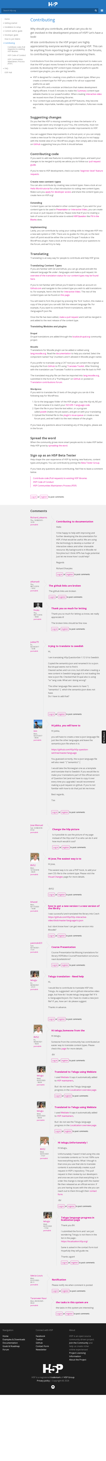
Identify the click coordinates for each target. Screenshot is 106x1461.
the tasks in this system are (72, 1302)
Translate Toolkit (75, 366)
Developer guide (11, 35)
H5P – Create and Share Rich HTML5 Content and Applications (53, 4)
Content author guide (13, 31)
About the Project (77, 1359)
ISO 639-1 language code (78, 405)
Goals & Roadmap (11, 1346)
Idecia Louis (36, 1275)
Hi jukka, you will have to (65, 725)
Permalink (34, 525)
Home (7, 19)
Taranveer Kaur (38, 1298)
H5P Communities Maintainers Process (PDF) (16, 61)
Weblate (65, 1077)
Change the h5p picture (65, 829)
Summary (81, 90)
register (44, 497)
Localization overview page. (83, 1089)
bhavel (33, 901)
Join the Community (78, 1342)
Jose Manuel (36, 825)
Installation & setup (13, 27)
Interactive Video (79, 209)
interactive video (94, 94)
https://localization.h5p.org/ (74, 1241)
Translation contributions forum (46, 382)
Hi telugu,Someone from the (68, 1030)
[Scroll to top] (53, 1389)
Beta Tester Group (90, 462)
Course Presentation (63, 947)
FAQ (6, 68)
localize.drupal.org (81, 336)
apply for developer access (58, 191)
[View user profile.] (38, 606)
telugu (33, 980)
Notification (59, 1279)
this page (65, 295)
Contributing (10, 43)
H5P (53, 1368)
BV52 (33, 865)
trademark (55, 1377)
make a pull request (68, 317)
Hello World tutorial (40, 188)
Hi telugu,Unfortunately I (72, 1142)
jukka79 (34, 641)
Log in (33, 497)
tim (35, 730)
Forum (6, 1349)
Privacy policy (43, 1380)
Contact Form (42, 1346)
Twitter (39, 1339)
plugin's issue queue (73, 415)
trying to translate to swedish (65, 646)
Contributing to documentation (74, 521)
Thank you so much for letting (69, 608)
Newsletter (41, 1349)
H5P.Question (80, 216)
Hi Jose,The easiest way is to (64, 858)
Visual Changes (55, 876)
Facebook (40, 1336)
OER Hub (8, 72)
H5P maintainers (65, 1080)
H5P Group (69, 1377)
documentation (63, 353)
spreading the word (57, 445)
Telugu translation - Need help (66, 976)
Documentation (10, 1342)
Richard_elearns (38, 517)
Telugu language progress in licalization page (77, 1218)
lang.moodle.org (38, 353)
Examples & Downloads (14, 1339)
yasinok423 (36, 942)
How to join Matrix (12, 39)
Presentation (62, 209)
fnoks (36, 610)
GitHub (36, 144)
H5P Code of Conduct (17, 55)
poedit (43, 411)
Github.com (35, 288)
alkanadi (35, 581)
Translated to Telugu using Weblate (75, 1071)
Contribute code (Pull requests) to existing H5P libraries (16, 49)
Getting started (11, 23)
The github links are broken (65, 585)
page (64, 1048)
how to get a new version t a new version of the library (74, 907)
